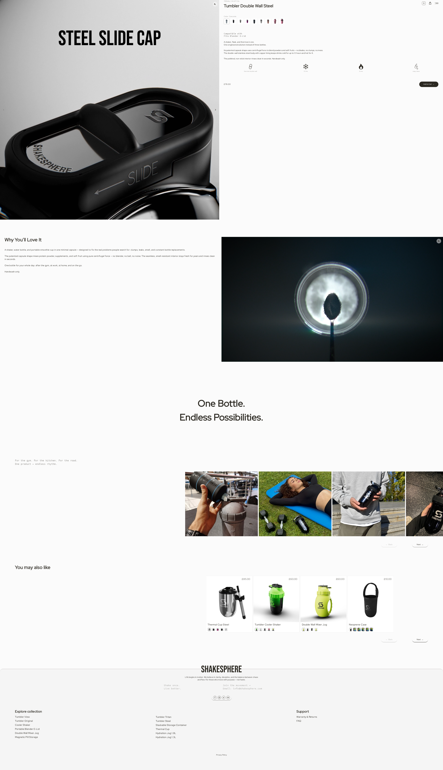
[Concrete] (226, 21)
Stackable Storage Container (171, 725)
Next (420, 544)
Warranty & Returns (306, 716)
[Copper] (268, 21)
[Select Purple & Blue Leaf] (367, 629)
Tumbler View (22, 716)
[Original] (261, 21)
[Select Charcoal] (371, 629)
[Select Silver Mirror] (209, 629)
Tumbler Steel (163, 721)
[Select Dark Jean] (359, 629)
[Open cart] (430, 3)
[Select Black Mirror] (213, 629)
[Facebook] (215, 697)
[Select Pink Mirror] (217, 629)
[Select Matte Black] (222, 629)
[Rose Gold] (275, 21)
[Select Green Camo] (363, 629)
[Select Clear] (260, 629)
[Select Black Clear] (312, 629)
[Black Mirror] (233, 21)
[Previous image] (3, 109)
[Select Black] (350, 629)
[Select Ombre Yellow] (273, 629)
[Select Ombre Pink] (269, 629)
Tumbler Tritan (163, 716)
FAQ (298, 720)
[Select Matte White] (226, 629)
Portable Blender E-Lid (27, 728)
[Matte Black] (254, 21)
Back (389, 544)
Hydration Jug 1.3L (166, 737)
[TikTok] (223, 697)
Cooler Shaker (22, 724)
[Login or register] (424, 3)
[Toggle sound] (439, 241)
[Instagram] (219, 697)
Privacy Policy (221, 755)
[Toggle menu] (436, 3)
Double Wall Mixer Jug (27, 733)
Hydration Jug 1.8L (166, 733)
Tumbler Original (24, 720)
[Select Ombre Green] (256, 629)
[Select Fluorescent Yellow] (303, 629)
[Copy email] (228, 697)
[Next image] (215, 109)
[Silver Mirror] (240, 21)
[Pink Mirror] (247, 21)
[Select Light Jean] (355, 629)
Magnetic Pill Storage (26, 737)
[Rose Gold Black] (282, 21)
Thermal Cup (163, 729)
